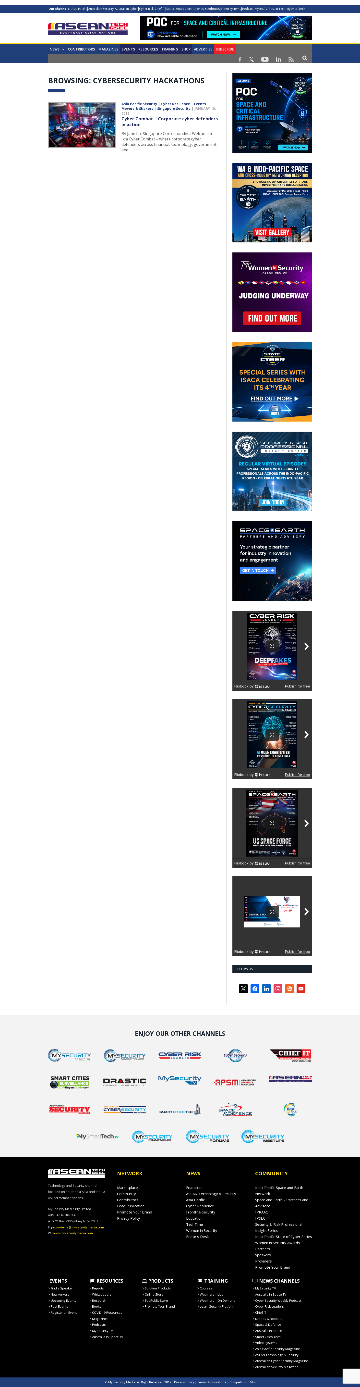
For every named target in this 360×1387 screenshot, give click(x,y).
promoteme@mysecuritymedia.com (77, 1227)
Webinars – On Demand (217, 1300)
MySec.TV (261, 9)
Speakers (263, 1254)
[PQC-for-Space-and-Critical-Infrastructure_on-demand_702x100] (226, 39)
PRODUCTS (160, 1281)
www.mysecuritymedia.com (72, 1233)
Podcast (247, 9)
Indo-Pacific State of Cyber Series (283, 1236)
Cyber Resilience (175, 103)
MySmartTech (296, 9)
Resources (148, 49)
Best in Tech (277, 9)
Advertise (203, 49)
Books (96, 1306)
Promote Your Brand (134, 1212)
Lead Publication (130, 1205)
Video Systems (231, 9)
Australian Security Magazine (277, 1367)
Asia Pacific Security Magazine (277, 1349)
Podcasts (99, 1324)
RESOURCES (109, 1281)
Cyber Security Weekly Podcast (278, 1300)
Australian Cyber (126, 9)
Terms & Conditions (211, 1382)
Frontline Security (200, 1212)
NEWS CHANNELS (279, 1281)
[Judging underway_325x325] (272, 331)
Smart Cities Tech (268, 1337)
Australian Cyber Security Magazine (281, 1361)
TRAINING (169, 49)
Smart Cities (184, 9)
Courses (206, 1288)
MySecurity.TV (102, 1330)
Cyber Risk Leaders (269, 1306)
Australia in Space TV (107, 1337)
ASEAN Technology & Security (211, 1193)
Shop (186, 49)
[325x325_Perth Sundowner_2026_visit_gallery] (272, 241)
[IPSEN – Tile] (272, 599)
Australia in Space (268, 1330)
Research (99, 1300)
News (55, 49)
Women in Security (201, 1230)
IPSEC (260, 1218)
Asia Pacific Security (139, 103)
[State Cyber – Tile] (272, 420)
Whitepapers (101, 1294)
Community (126, 1193)
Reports (98, 1288)
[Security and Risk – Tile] (272, 510)
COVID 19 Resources (107, 1312)
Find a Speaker (62, 1288)
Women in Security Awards (277, 1242)
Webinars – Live (211, 1294)
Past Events (59, 1306)
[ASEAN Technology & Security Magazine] (88, 30)
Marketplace (127, 1187)
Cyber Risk (146, 9)
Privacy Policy (128, 1218)
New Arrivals (60, 1294)
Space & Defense (268, 1324)
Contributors (81, 49)
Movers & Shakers (137, 108)
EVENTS (57, 1281)
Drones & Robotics (206, 9)
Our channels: (59, 9)
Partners (262, 1248)
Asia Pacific (79, 9)
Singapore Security (174, 108)
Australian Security (101, 9)
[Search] (305, 57)
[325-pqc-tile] (272, 152)
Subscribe (225, 49)
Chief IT (160, 9)
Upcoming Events (63, 1300)
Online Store (154, 1294)
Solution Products (158, 1288)
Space (170, 9)
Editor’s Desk (197, 1236)
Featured (194, 1187)
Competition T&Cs (242, 1382)
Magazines (108, 49)
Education (194, 1218)
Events (128, 49)
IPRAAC (261, 1212)
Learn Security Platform (217, 1306)
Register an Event (64, 1312)
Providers (263, 1261)
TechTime (194, 1224)
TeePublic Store (156, 1300)
